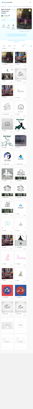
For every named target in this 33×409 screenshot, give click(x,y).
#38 (16, 114)
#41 (2, 97)
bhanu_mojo (5, 313)
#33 (16, 147)
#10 (2, 64)
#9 (15, 263)
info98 (5, 180)
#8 (2, 280)
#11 (2, 80)
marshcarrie (6, 15)
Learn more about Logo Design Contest (16, 34)
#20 (3, 230)
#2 (2, 313)
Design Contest (3, 6)
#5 (2, 297)
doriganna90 (19, 180)
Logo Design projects (16, 6)
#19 (16, 230)
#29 (16, 180)
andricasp (27, 31)
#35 (16, 130)
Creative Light (6, 114)
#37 (2, 130)
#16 (16, 64)
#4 (15, 297)
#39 (2, 114)
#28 (2, 197)
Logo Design (10, 6)
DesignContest (7, 2)
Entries (16, 41)
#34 (3, 147)
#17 (16, 247)
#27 (16, 197)
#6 (15, 280)
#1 (15, 313)
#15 (2, 263)
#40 (16, 97)
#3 (15, 80)
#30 (3, 180)
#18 (2, 247)
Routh (18, 64)
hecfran (18, 130)
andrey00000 (19, 247)
